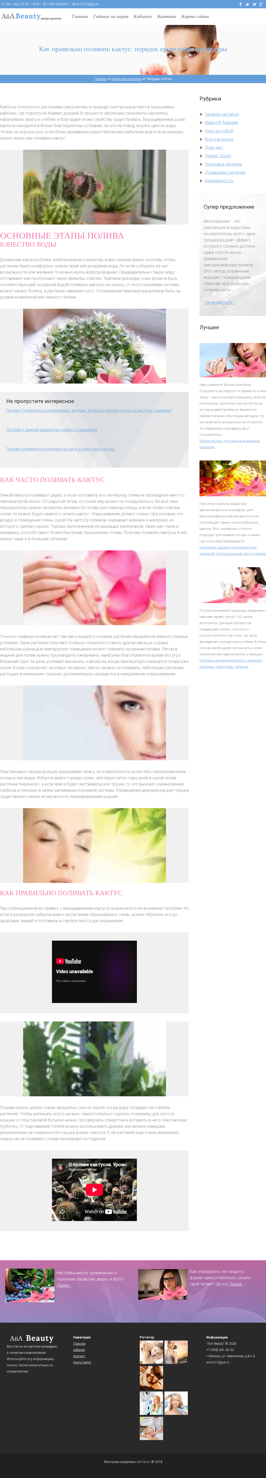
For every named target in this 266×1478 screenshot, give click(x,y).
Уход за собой (219, 130)
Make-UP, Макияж (221, 122)
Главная (80, 16)
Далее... (64, 1285)
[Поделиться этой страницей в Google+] (261, 4)
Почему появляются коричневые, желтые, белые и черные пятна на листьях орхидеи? (89, 410)
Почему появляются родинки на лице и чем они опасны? (61, 448)
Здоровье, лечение (223, 164)
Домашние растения (225, 172)
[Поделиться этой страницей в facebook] (240, 4)
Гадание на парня (110, 16)
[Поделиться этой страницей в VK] (254, 4)
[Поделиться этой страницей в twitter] (247, 4)
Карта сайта (195, 16)
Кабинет (143, 16)
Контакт (166, 16)
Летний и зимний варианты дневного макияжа (51, 429)
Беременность (219, 180)
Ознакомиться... (219, 302)
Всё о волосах (219, 139)
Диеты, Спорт (218, 155)
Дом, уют (214, 147)
